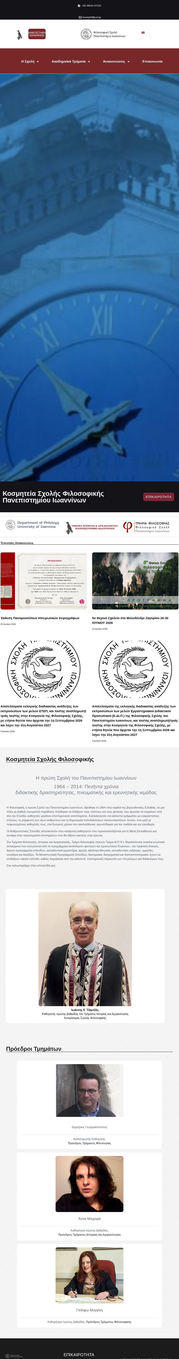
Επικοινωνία (152, 61)
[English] (143, 32)
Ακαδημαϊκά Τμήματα (69, 61)
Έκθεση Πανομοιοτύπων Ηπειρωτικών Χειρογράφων (40, 618)
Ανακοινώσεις (114, 61)
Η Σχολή (27, 61)
